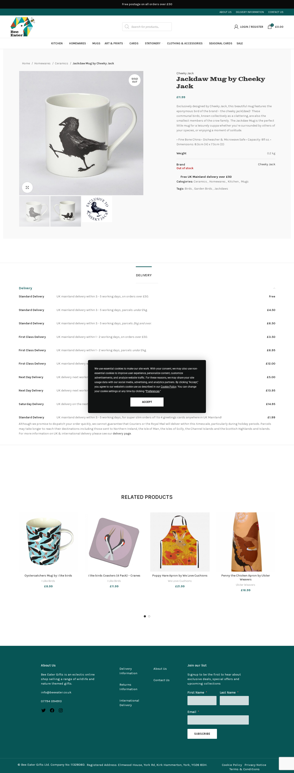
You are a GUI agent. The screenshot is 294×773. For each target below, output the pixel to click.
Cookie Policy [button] (168, 386)
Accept (147, 402)
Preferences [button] (152, 391)
